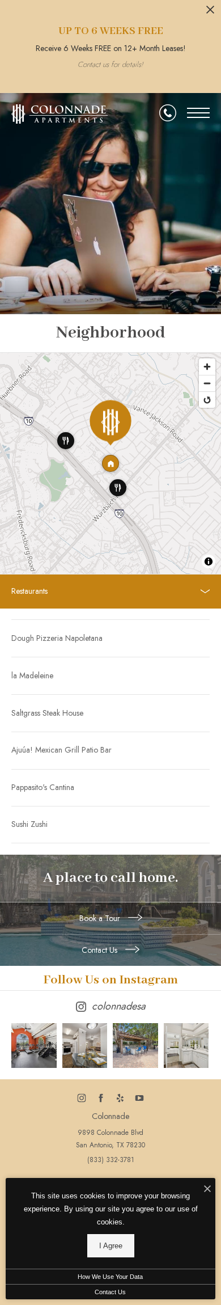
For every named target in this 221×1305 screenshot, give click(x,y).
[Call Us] (167, 112)
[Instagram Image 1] (34, 1046)
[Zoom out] (207, 383)
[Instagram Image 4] (186, 1046)
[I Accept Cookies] (207, 1189)
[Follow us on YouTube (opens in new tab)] (140, 1098)
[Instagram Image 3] (135, 1046)
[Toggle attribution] (208, 561)
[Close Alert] (210, 13)
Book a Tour (100, 918)
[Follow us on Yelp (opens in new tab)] (120, 1098)
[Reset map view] (207, 399)
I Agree (110, 1245)
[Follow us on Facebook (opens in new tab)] (101, 1098)
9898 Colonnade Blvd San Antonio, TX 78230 (110, 1138)
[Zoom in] (207, 366)
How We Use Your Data (110, 1276)
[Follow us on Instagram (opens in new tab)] (82, 1098)
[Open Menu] (198, 113)
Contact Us (101, 950)
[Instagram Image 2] (85, 1046)
